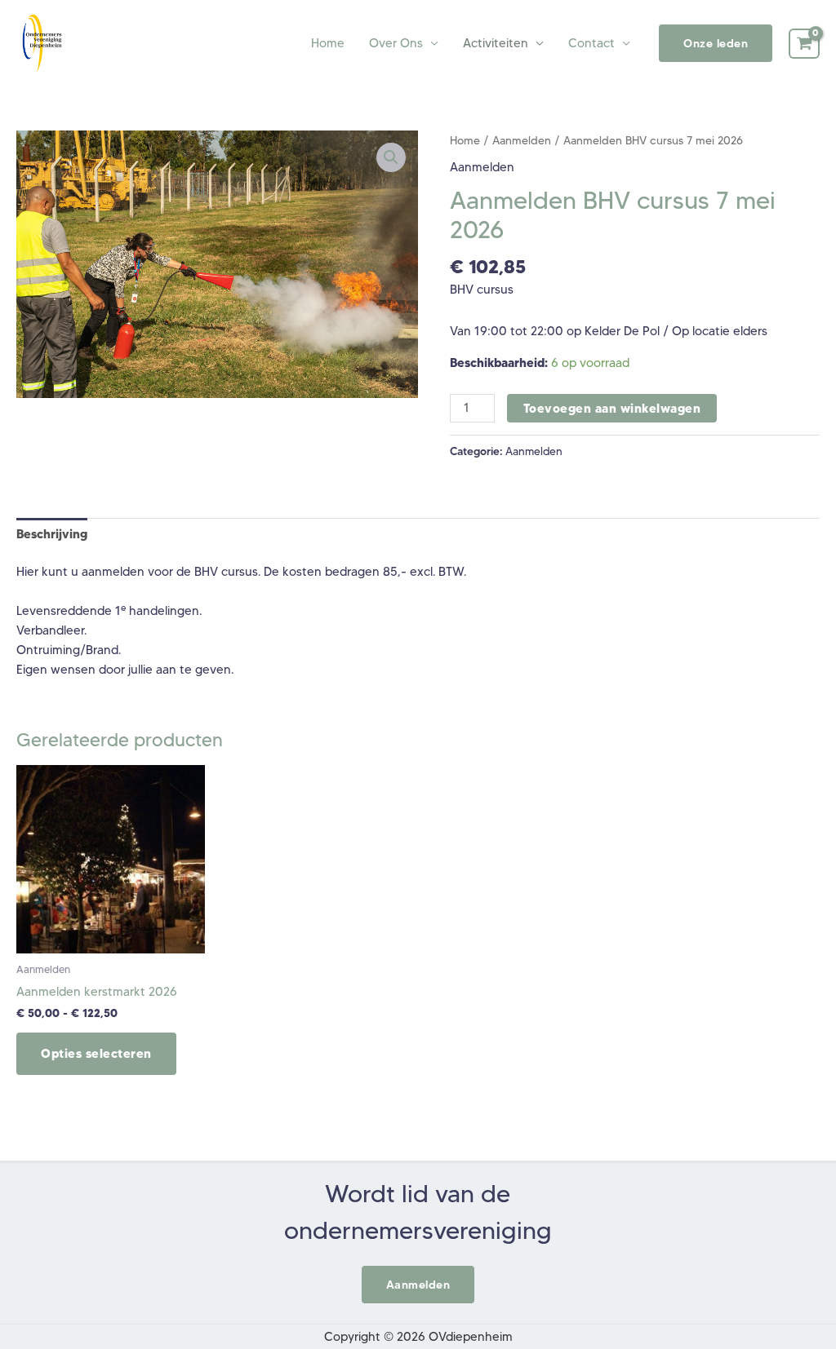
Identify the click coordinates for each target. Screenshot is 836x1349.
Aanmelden (521, 140)
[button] (715, 43)
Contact (591, 43)
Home (328, 43)
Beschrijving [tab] (51, 534)
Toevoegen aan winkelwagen (612, 408)
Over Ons (396, 43)
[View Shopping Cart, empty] (804, 44)
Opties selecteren (96, 1053)
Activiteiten (495, 43)
